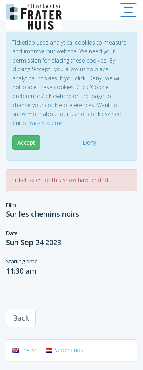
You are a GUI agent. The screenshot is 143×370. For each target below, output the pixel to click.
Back (21, 318)
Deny (89, 142)
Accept (26, 142)
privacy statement (45, 123)
